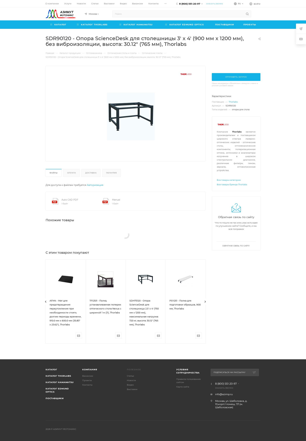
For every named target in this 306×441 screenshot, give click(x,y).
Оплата (71, 173)
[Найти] (247, 14)
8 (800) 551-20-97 (189, 3)
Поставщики (55, 398)
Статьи (130, 376)
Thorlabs (233, 101)
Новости (131, 380)
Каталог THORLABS (58, 376)
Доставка (90, 173)
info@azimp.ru (224, 394)
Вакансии (87, 376)
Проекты (87, 380)
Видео (130, 385)
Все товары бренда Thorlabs (232, 184)
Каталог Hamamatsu (60, 382)
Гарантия (111, 173)
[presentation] (46, 301)
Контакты (87, 385)
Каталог (51, 369)
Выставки (132, 389)
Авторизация (95, 184)
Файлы (54, 173)
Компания (89, 369)
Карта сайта (182, 386)
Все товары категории (229, 180)
